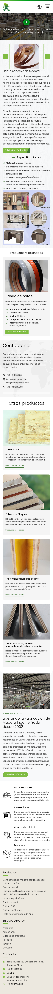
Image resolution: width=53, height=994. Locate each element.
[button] (5, 56)
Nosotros (7, 939)
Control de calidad (24, 827)
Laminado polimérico (13, 898)
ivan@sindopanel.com (16, 379)
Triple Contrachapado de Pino (22, 579)
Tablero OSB (12, 449)
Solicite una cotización (16, 150)
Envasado (19, 845)
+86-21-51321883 (14, 375)
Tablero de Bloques (16, 514)
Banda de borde (19, 296)
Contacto (8, 947)
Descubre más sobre (17, 331)
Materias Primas (23, 787)
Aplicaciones (9, 932)
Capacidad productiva (14, 935)
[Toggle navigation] (48, 7)
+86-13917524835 (15, 387)
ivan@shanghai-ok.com (17, 382)
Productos (10, 872)
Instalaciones (21, 807)
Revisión (7, 943)
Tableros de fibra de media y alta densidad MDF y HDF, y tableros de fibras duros (24, 893)
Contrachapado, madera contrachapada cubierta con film (23, 644)
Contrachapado (11, 887)
